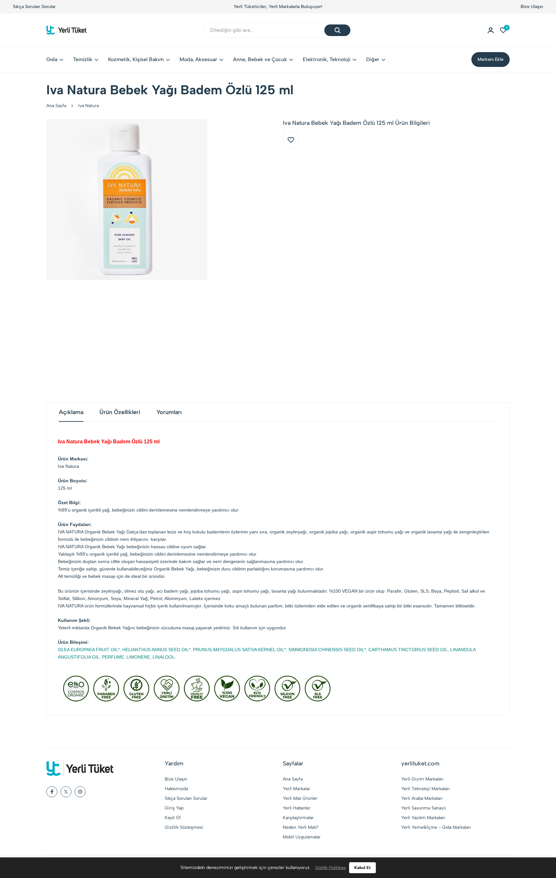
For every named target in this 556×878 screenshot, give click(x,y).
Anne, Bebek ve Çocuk (260, 59)
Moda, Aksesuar (198, 59)
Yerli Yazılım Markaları (423, 817)
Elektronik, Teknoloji (326, 59)
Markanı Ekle (490, 59)
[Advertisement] (278, 341)
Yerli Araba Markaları (421, 798)
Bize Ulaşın (532, 6)
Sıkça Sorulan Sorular (34, 6)
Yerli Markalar (296, 788)
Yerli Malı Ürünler (300, 798)
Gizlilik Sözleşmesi (184, 827)
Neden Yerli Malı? (301, 827)
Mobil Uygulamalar (301, 837)
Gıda (51, 59)
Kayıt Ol (173, 817)
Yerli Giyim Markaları (422, 779)
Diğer (372, 59)
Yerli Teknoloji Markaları (425, 788)
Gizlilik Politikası (330, 867)
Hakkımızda (176, 788)
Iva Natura (88, 105)
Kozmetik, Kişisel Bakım (136, 59)
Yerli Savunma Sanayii (423, 808)
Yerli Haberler (296, 808)
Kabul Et (362, 867)
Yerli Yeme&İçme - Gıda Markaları (436, 827)
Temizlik (82, 59)
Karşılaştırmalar (298, 817)
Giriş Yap (174, 808)
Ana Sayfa (56, 105)
